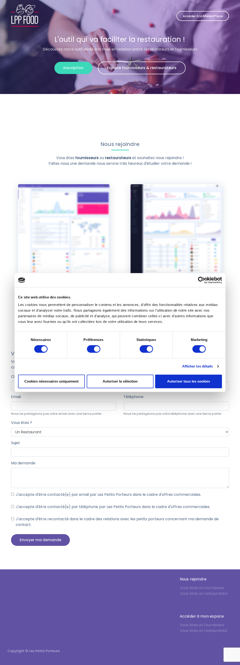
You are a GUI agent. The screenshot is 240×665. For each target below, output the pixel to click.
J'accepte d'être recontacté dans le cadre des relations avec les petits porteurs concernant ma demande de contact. (117, 521)
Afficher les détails (197, 366)
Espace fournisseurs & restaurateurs (141, 67)
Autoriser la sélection (120, 381)
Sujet (15, 443)
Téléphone (133, 396)
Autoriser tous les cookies (188, 381)
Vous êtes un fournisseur (202, 588)
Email (16, 396)
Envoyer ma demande (40, 540)
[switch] (93, 349)
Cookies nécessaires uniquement (51, 381)
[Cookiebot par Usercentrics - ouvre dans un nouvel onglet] (201, 280)
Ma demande (23, 463)
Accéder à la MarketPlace (203, 16)
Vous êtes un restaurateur (204, 593)
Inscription (73, 67)
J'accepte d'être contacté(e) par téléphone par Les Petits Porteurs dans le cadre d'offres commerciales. (113, 506)
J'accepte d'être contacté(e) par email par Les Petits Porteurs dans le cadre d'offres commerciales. (108, 494)
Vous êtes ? (21, 422)
